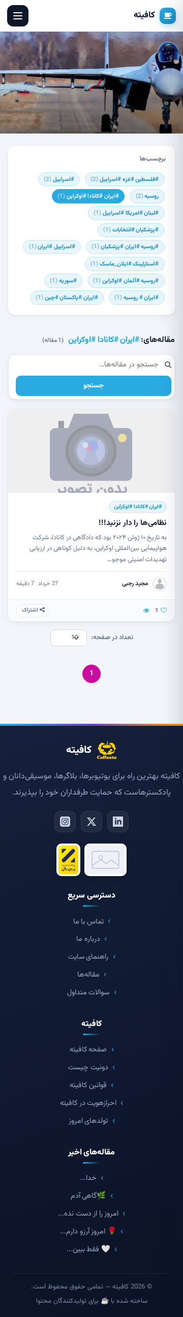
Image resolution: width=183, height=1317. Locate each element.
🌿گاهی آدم (88, 1196)
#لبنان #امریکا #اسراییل (126, 213)
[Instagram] (65, 821)
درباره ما (88, 939)
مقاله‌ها (88, 975)
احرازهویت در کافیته (88, 1103)
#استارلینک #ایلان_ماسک (124, 264)
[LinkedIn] (118, 821)
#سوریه (63, 280)
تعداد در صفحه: (112, 638)
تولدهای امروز (88, 1121)
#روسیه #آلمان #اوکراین (126, 280)
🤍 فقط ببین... (88, 1249)
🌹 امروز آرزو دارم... (88, 1231)
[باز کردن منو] (17, 16)
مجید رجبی (135, 583)
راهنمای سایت (88, 957)
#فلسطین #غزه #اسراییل (124, 179)
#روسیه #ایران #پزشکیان (125, 246)
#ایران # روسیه (136, 297)
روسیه (147, 196)
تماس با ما (88, 922)
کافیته (144, 15)
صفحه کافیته (88, 1050)
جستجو (93, 385)
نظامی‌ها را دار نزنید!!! (133, 523)
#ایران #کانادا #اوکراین (88, 196)
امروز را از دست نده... (88, 1214)
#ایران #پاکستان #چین (67, 297)
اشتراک (31, 610)
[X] (91, 821)
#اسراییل (59, 179)
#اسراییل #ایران (52, 246)
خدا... (88, 1178)
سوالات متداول (88, 992)
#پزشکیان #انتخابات (131, 229)
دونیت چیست (88, 1067)
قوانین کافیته (88, 1085)
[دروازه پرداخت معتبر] (68, 860)
